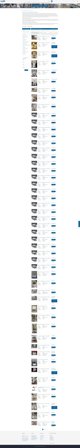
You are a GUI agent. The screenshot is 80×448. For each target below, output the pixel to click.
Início (22, 10)
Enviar (26, 70)
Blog (22, 437)
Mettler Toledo (55, 14)
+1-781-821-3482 (51, 439)
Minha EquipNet (42, 435)
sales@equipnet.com (52, 438)
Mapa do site (41, 439)
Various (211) (24, 54)
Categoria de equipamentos (25, 10)
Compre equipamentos (33, 436)
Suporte (41, 437)
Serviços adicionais (33, 439)
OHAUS (53, 14)
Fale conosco (41, 436)
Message (24, 67)
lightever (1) (24, 40)
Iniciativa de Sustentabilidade (25, 436)
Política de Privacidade (24, 440)
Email (23, 62)
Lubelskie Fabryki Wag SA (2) (26, 41)
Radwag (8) (24, 49)
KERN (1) (24, 38)
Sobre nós (23, 435)
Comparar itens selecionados (35, 32)
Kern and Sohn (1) (25, 39)
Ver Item (53, 38)
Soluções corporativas (33, 435)
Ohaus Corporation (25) (25, 48)
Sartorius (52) (24, 50)
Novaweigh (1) (24, 47)
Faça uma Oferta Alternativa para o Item (54, 46)
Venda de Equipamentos (33, 437)
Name (23, 59)
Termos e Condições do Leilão (25, 439)
